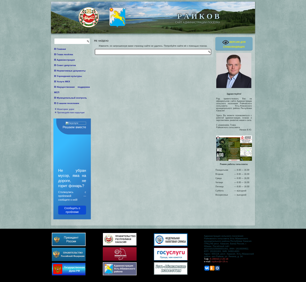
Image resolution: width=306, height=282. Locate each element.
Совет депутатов (66, 65)
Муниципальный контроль (72, 97)
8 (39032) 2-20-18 (219, 259)
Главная (61, 49)
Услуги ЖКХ (63, 81)
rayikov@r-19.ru (219, 261)
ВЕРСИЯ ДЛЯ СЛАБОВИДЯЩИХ (234, 44)
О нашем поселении (68, 103)
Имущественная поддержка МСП (72, 90)
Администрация (66, 60)
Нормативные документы (71, 70)
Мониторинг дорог (65, 109)
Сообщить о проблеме (72, 210)
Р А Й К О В (198, 15)
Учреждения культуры (69, 76)
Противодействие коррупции (70, 112)
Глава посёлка (65, 54)
